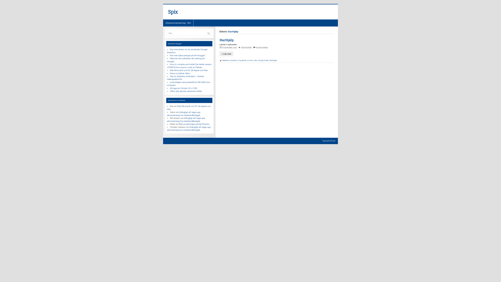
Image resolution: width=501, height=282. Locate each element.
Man (256, 60)
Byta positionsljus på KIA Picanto (194, 124)
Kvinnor (250, 60)
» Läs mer (226, 54)
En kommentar (262, 47)
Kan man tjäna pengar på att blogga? (187, 55)
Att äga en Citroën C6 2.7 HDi (183, 88)
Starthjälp (226, 40)
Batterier (225, 60)
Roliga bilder (246, 47)
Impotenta (242, 60)
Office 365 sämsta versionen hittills (186, 91)
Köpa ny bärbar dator (180, 73)
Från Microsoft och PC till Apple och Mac (189, 70)
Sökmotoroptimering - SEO (178, 23)
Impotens (233, 60)
